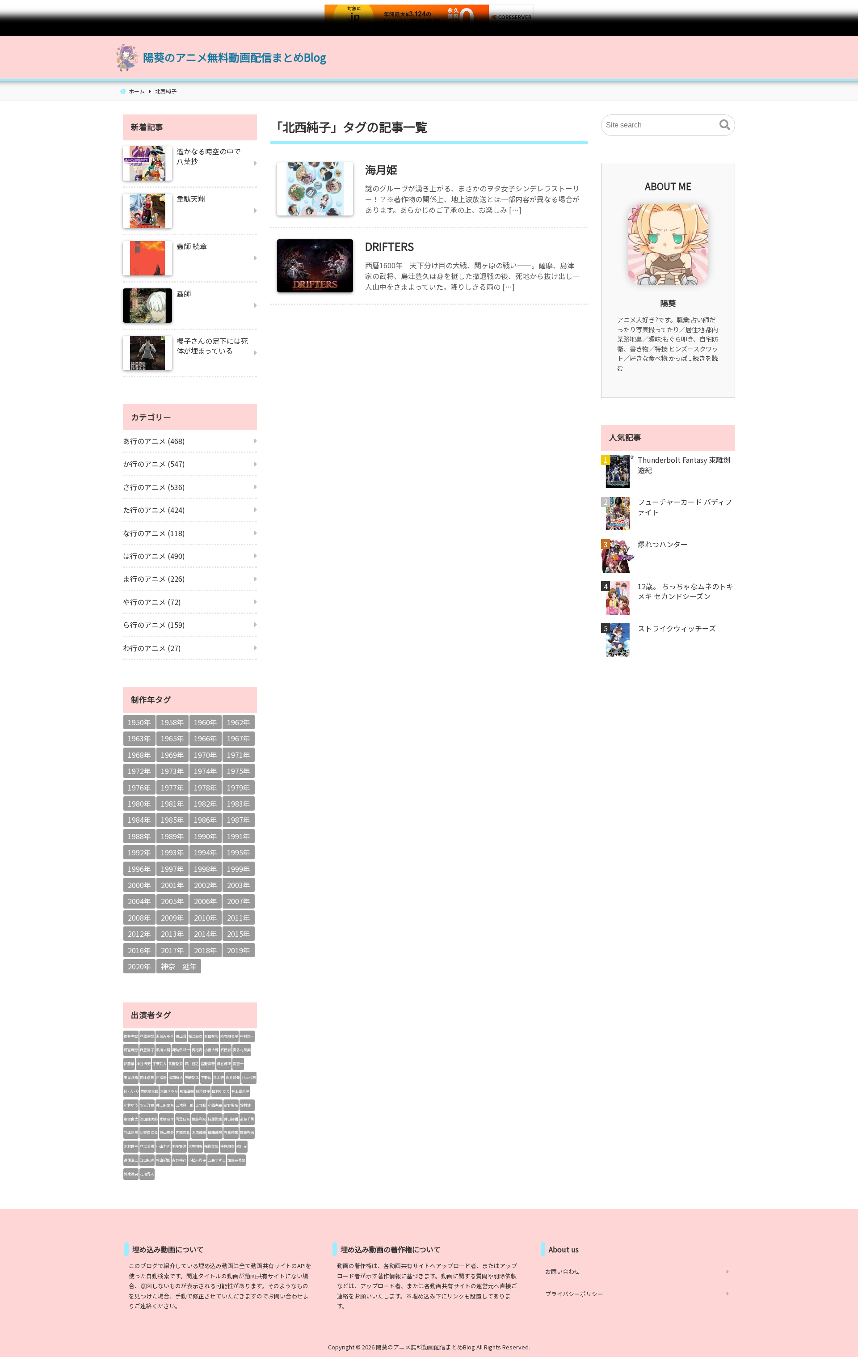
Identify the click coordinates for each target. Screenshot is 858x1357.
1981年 (172, 803)
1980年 (139, 803)
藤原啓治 (247, 1132)
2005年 (172, 901)
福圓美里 (211, 1146)
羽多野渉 (179, 1146)
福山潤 (181, 1036)
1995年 (238, 852)
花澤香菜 (147, 1036)
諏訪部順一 (181, 1049)
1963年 (139, 738)
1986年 (205, 819)
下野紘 (206, 1077)
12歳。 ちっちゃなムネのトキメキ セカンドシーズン (685, 591)
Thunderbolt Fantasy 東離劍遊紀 (684, 465)
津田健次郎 (149, 1118)
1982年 (205, 803)
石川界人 (147, 1173)
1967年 (238, 738)
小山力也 (163, 1146)
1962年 (238, 722)
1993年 (172, 852)
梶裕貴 (197, 1049)
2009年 (172, 917)
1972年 (139, 770)
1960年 (205, 722)
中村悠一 (247, 1036)
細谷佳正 (224, 1063)
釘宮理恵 (131, 1049)
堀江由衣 (195, 1036)
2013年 (172, 933)
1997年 (172, 868)
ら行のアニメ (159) (154, 624)
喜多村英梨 (242, 1049)
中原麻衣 (227, 1146)
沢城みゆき (165, 1036)
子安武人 (159, 1063)
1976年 (139, 787)
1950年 (139, 722)
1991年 (238, 836)
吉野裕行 (179, 1160)
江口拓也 (147, 1160)
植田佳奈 (215, 1132)
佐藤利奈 (199, 1118)
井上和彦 (249, 1077)
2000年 (139, 884)
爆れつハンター (663, 544)
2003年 (238, 884)
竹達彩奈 (131, 1132)
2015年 (238, 933)
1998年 (205, 868)
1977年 (172, 787)
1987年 (238, 819)
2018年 (205, 950)
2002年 (205, 884)
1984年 (139, 819)
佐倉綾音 (233, 1077)
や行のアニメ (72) (152, 601)
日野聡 (200, 1105)
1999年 (238, 868)
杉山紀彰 (163, 1160)
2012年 (139, 933)
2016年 (139, 950)
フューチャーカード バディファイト (685, 507)
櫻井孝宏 (131, 1036)
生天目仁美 (149, 1132)
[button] (725, 125)
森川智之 (192, 1063)
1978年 (205, 787)
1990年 (205, 836)
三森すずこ (217, 1160)
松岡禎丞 (175, 1077)
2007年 (238, 901)
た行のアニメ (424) (154, 509)
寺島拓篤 (231, 1132)
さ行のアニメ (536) (154, 487)
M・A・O (131, 1091)
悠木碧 (218, 1077)
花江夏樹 (147, 1146)
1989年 (172, 836)
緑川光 (241, 1146)
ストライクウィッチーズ (677, 628)
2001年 (172, 884)
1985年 (172, 819)
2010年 (205, 917)
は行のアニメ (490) (154, 555)
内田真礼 (183, 1132)
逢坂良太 (131, 1118)
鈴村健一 (247, 1105)
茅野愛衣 (175, 1063)
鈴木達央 (131, 1173)
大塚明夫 (195, 1146)
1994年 (205, 852)
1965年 (172, 738)
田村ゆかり (221, 1091)
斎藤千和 (247, 1118)
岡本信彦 (147, 1077)
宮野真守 (208, 1063)
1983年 (238, 803)
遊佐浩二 (131, 1160)
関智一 (238, 1063)
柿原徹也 (215, 1118)
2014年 (205, 933)
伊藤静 (129, 1063)
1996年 (139, 868)
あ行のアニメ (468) (154, 440)
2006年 (205, 901)
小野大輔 (211, 1049)
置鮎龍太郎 (149, 1091)
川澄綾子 (203, 1091)
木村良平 (131, 1146)
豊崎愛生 (192, 1077)
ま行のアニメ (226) (154, 578)
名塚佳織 (199, 1132)
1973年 (172, 770)
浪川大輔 (163, 1049)
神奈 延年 (179, 966)
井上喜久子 (240, 1091)
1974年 (205, 770)
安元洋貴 (147, 1105)
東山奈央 (167, 1132)
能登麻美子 (229, 1036)
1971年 (238, 754)
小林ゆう (131, 1105)
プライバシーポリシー (574, 1293)
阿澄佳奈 (183, 1118)
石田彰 (225, 1049)
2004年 (139, 901)
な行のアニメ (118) (154, 533)
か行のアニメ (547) (154, 463)
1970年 (205, 754)
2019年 (238, 950)
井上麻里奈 (165, 1105)
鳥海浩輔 (187, 1091)
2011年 (238, 917)
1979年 (238, 787)
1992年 (139, 852)
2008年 (139, 917)
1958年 (172, 722)
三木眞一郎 (184, 1105)
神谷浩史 (143, 1063)
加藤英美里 (236, 1160)
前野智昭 (231, 1105)
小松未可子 (197, 1160)
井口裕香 (231, 1118)
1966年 (205, 738)
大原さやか (169, 1091)
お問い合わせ (562, 1271)
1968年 (139, 754)
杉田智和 (211, 1036)
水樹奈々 (167, 1118)
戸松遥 (161, 1077)
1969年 (172, 754)
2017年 (172, 950)
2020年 (139, 966)
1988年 (139, 836)
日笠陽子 (147, 1049)
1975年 (238, 770)
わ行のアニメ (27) (152, 648)
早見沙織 (131, 1077)
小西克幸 (215, 1105)
